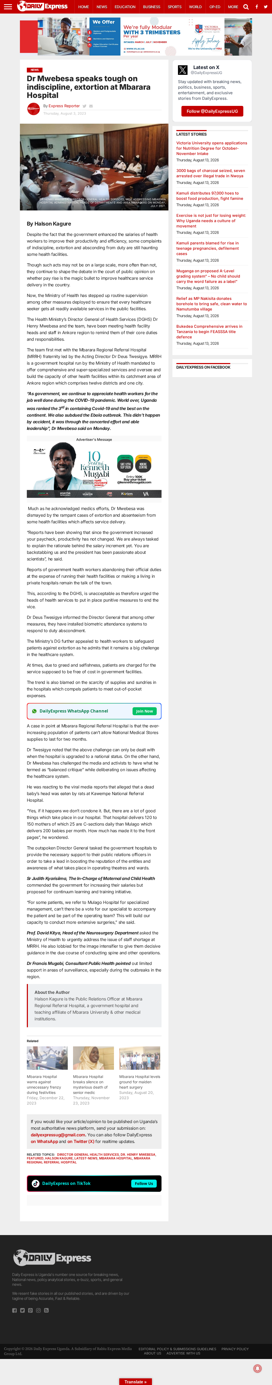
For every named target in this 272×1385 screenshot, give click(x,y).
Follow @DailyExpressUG (212, 111)
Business (151, 7)
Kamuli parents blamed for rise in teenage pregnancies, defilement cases (207, 248)
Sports (174, 7)
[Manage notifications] (257, 1368)
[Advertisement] (200, 1285)
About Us (152, 1353)
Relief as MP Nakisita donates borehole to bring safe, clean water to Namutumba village (211, 303)
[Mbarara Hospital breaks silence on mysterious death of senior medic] (93, 1058)
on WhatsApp (45, 1141)
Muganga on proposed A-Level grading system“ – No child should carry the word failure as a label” (208, 276)
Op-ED (215, 7)
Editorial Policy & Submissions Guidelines (177, 1349)
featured (35, 1158)
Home (83, 7)
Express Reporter (64, 105)
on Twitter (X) (81, 1141)
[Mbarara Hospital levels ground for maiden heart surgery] (139, 1058)
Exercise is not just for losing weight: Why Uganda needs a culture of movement (211, 220)
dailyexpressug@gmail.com (58, 1134)
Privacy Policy (235, 1349)
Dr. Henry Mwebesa (138, 1155)
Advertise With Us (183, 1353)
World (195, 7)
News (102, 7)
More (233, 7)
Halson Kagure (59, 1158)
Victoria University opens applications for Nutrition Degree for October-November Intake (211, 148)
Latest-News (85, 1158)
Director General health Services (88, 1155)
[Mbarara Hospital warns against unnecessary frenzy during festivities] (47, 1058)
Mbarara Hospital (115, 1158)
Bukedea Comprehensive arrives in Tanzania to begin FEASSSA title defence (209, 331)
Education (125, 7)
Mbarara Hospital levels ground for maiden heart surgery (139, 1081)
